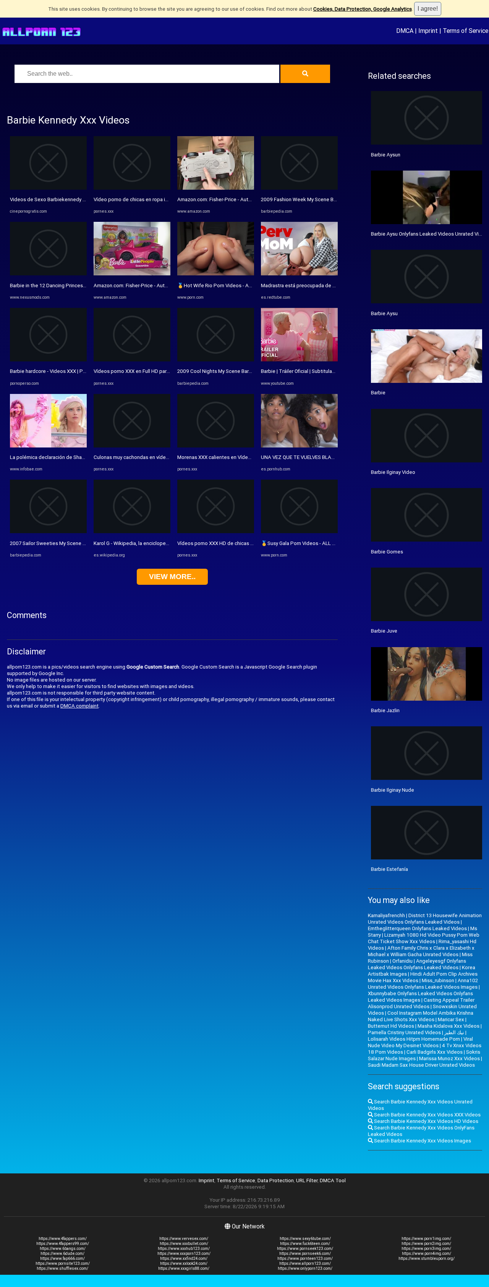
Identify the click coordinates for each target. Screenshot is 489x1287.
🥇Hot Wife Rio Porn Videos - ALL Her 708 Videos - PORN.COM (248, 285)
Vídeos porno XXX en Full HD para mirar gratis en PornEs (157, 371)
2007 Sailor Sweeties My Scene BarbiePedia (60, 543)
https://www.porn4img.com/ (426, 1253)
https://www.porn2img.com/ (426, 1243)
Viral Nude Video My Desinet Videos (420, 1042)
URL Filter (306, 1180)
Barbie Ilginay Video (393, 472)
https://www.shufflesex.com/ (62, 1268)
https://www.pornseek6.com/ (305, 1253)
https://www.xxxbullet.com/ (184, 1243)
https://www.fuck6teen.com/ (305, 1243)
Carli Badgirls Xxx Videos (434, 1052)
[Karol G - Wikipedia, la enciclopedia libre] (132, 531)
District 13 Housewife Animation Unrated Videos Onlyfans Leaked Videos (425, 918)
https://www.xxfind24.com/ (183, 1258)
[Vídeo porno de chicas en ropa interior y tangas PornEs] (132, 188)
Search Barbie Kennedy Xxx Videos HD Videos (425, 1121)
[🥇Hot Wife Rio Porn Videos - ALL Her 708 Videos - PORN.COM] (215, 273)
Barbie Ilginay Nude (392, 790)
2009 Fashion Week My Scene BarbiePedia (309, 199)
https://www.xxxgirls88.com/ (183, 1268)
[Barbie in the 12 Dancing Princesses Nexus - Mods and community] (48, 273)
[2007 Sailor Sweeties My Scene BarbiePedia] (48, 531)
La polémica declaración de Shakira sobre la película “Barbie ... (80, 457)
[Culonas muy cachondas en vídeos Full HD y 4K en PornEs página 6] (132, 446)
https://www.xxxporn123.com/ (183, 1253)
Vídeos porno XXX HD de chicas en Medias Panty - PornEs (242, 543)
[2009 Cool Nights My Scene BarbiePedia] (215, 359)
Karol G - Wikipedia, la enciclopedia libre (139, 543)
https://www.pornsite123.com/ (63, 1263)
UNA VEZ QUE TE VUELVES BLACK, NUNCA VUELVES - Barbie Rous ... (337, 457)
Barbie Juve (384, 631)
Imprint (428, 30)
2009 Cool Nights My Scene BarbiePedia (223, 371)
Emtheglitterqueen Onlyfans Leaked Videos (417, 928)
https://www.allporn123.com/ (305, 1263)
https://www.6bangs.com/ (63, 1248)
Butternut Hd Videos (391, 1026)
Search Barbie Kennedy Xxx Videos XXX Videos (427, 1114)
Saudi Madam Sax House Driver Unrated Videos (421, 1065)
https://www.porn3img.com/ (426, 1248)
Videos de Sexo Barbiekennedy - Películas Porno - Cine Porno (80, 199)
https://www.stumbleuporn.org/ (426, 1258)
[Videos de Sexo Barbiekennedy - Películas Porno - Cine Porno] (48, 188)
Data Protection (275, 1180)
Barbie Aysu (384, 313)
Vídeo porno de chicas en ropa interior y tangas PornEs (155, 199)
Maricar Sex (451, 1019)
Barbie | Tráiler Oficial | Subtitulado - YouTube (312, 371)
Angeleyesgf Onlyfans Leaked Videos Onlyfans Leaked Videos (417, 964)
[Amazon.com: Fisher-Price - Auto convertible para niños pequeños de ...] (132, 273)
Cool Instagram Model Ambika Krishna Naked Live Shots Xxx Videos (420, 1016)
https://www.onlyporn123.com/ (305, 1268)
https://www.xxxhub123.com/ (184, 1248)
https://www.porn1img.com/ (426, 1238)
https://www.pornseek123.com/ (305, 1248)
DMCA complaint (79, 706)
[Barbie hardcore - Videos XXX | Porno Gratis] (48, 359)
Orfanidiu (402, 961)
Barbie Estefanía (389, 869)
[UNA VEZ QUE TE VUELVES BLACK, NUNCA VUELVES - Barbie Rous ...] (299, 446)
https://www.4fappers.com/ (63, 1238)
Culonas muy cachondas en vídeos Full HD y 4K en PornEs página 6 (169, 457)
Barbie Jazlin (385, 710)
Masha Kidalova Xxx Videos (448, 1026)
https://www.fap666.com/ (62, 1258)
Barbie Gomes (387, 551)
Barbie (378, 392)
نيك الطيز (454, 1032)
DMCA (404, 30)
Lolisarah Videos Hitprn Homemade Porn (414, 1039)
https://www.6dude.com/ (62, 1253)
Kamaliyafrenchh (386, 915)
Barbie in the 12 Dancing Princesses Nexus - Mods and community (84, 285)
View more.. (172, 577)
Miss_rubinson (438, 980)
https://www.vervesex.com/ (183, 1238)
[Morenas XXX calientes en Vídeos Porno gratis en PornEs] (215, 446)
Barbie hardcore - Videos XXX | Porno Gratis (59, 371)
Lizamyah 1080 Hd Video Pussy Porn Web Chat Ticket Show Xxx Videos (423, 938)
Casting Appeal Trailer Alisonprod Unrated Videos (421, 1003)
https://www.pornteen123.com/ (305, 1258)
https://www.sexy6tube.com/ (305, 1238)
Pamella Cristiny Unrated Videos (404, 1032)
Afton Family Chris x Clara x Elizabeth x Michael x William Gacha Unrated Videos (421, 951)
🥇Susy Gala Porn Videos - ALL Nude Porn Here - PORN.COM (329, 543)
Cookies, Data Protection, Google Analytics (362, 9)
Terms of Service (465, 30)
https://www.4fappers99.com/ (62, 1243)
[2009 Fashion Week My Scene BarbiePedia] (299, 188)
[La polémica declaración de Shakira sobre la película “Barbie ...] (48, 446)
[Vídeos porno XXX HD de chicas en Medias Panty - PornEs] (215, 531)
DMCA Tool (333, 1180)
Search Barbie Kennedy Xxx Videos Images (422, 1140)
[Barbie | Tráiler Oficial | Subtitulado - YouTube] (299, 359)
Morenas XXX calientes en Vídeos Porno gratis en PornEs (242, 457)
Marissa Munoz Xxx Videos (449, 1058)
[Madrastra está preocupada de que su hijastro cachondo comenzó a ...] (299, 273)
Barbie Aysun (385, 154)
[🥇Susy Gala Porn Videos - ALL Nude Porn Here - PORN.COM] (299, 531)
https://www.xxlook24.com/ (183, 1263)
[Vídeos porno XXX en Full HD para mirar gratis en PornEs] (132, 359)
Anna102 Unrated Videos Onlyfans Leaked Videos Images (423, 983)
